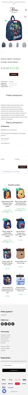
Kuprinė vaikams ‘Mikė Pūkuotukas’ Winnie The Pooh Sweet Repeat (7, 204)
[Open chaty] (4, 391)
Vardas (2, 159)
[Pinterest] (9, 324)
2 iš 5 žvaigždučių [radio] (2, 140)
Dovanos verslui (4, 339)
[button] (25, 17)
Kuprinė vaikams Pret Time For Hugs (20, 262)
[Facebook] (2, 324)
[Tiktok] (12, 324)
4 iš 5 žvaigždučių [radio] (5, 140)
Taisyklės (3, 350)
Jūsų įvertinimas (5, 138)
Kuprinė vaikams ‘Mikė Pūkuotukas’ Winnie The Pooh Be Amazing (20, 203)
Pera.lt (16, 391)
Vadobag (11, 86)
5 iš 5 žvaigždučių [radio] (6, 140)
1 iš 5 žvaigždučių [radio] (1, 140)
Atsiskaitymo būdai (5, 335)
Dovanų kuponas (5, 341)
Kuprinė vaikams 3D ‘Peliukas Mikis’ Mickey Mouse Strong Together (7, 234)
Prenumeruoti (14, 370)
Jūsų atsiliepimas (5, 143)
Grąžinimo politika (5, 346)
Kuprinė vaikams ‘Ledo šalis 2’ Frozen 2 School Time (20, 289)
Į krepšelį (14, 74)
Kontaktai (3, 342)
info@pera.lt (4, 315)
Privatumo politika (5, 348)
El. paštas (17, 159)
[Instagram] (5, 324)
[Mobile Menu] (26, 9)
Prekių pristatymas (5, 337)
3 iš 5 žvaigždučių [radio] (4, 140)
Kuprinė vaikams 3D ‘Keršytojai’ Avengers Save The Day (7, 263)
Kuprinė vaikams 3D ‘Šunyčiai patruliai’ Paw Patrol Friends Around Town (7, 290)
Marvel (15, 85)
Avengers (11, 85)
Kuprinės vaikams (13, 83)
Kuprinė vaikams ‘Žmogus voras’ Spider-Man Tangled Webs (20, 234)
